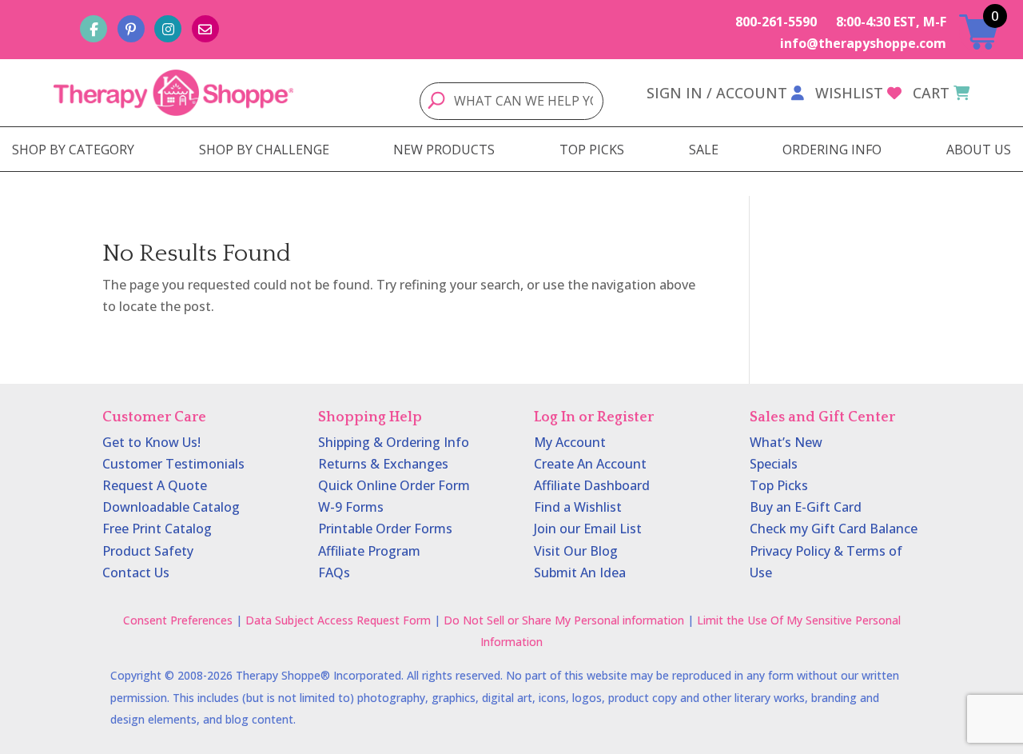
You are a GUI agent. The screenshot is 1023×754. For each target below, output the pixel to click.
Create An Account (590, 464)
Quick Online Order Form (394, 485)
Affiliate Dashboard (592, 485)
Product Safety (147, 551)
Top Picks (779, 485)
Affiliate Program (369, 551)
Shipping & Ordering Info (393, 442)
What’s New (786, 442)
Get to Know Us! (151, 442)
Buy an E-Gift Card (806, 507)
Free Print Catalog (157, 528)
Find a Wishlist (578, 507)
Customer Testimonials (173, 464)
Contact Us (135, 572)
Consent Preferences (178, 620)
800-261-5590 (776, 21)
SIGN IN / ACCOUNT (717, 92)
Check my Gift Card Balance (834, 528)
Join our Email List (588, 528)
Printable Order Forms (385, 528)
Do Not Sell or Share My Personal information (564, 620)
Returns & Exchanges (383, 464)
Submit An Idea (580, 572)
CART (931, 92)
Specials (774, 464)
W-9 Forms (351, 507)
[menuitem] (73, 149)
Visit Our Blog (576, 551)
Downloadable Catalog (171, 507)
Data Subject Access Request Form (338, 620)
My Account (570, 442)
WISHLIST (849, 92)
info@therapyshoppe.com (863, 43)
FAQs (334, 572)
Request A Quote (154, 485)
